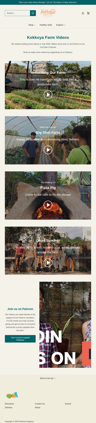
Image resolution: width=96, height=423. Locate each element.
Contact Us (40, 404)
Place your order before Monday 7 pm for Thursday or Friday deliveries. (48, 2)
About (37, 407)
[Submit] (33, 13)
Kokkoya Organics (26, 421)
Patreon (68, 52)
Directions (9, 404)
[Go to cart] (88, 13)
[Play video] (48, 95)
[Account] (83, 13)
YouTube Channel (48, 47)
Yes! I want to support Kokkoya (20, 339)
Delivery (8, 407)
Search (68, 404)
